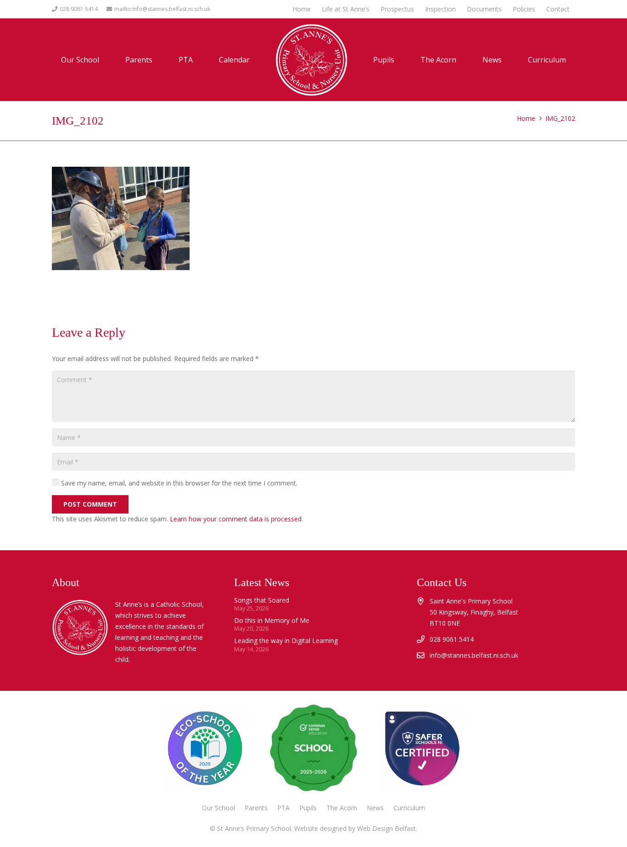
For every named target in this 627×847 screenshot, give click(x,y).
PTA (283, 807)
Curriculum (409, 807)
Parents (256, 807)
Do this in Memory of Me (271, 620)
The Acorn (341, 807)
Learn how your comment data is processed (236, 518)
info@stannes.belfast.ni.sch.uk (474, 655)
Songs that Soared (261, 600)
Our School (218, 807)
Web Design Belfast (386, 828)
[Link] (421, 748)
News (375, 807)
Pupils (308, 807)
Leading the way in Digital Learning (286, 640)
